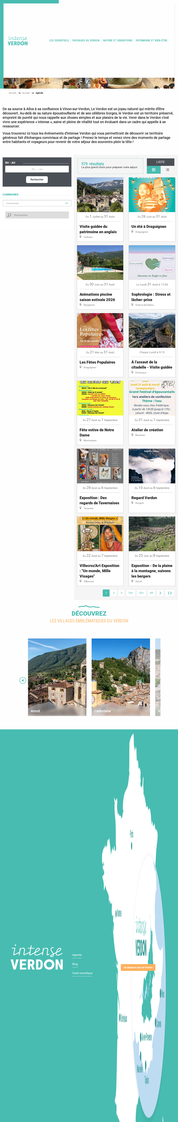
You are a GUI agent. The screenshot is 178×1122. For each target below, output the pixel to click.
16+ (130, 592)
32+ (141, 592)
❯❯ (169, 592)
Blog (75, 964)
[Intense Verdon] (16, 40)
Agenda (77, 954)
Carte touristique (82, 973)
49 (151, 592)
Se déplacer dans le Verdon (138, 967)
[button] (59, 41)
